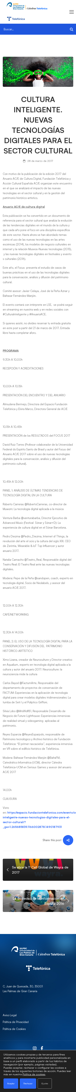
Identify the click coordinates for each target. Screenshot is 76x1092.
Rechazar (27, 1083)
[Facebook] (42, 1048)
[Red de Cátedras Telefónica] (38, 961)
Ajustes (44, 1083)
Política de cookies (34, 1074)
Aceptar (11, 1083)
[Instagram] (34, 1048)
